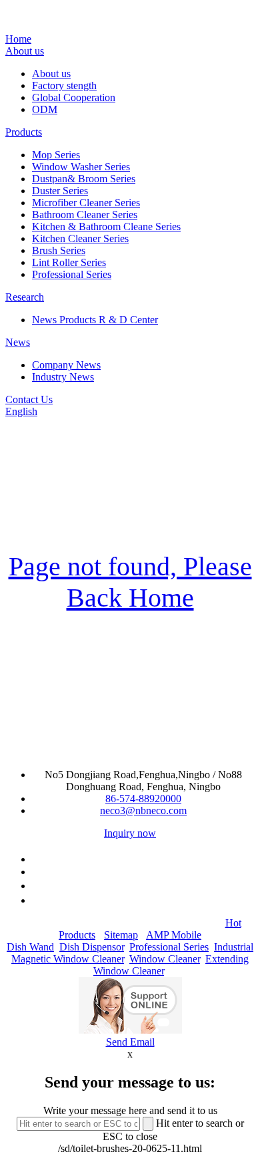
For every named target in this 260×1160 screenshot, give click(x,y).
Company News (66, 364)
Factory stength (64, 85)
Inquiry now (130, 833)
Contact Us (29, 399)
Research (24, 297)
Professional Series (71, 274)
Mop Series (56, 154)
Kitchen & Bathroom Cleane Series (106, 226)
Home (18, 39)
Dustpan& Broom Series (83, 178)
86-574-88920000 (143, 798)
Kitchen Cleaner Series (80, 238)
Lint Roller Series (69, 262)
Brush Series (58, 250)
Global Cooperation (73, 97)
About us (24, 51)
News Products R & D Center (95, 319)
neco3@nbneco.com (143, 810)
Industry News (63, 376)
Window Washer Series (81, 166)
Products (23, 132)
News (17, 342)
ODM (44, 109)
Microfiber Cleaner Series (86, 202)
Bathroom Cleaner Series (84, 214)
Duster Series (60, 190)
